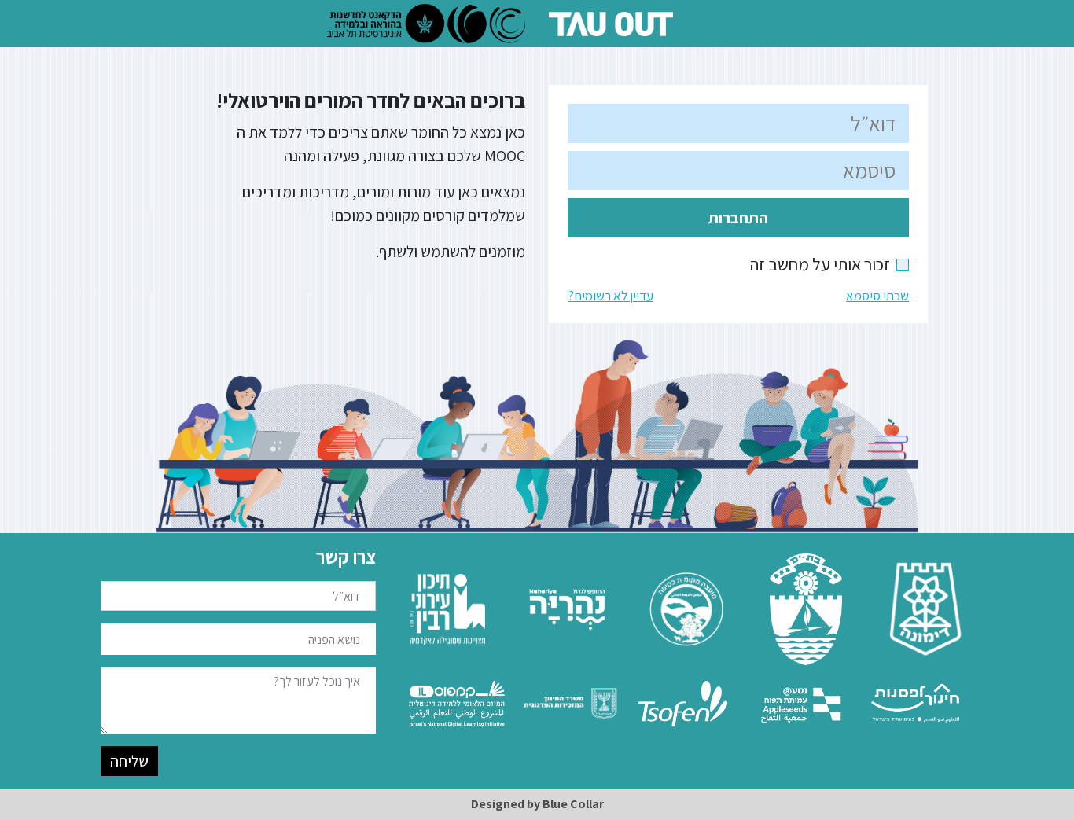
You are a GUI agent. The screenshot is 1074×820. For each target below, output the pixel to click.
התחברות (738, 218)
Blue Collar (573, 804)
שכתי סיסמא (877, 295)
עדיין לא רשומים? (610, 295)
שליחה (129, 761)
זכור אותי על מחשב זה (829, 264)
